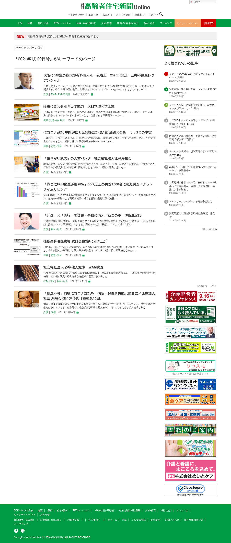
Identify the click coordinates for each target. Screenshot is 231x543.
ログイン (153, 14)
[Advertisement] (190, 262)
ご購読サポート (75, 519)
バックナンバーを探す (29, 47)
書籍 (124, 519)
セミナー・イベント (24, 514)
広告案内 (107, 14)
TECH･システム (81, 510)
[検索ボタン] (161, 14)
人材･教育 (150, 510)
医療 (45, 146)
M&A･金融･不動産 (60, 94)
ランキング (182, 510)
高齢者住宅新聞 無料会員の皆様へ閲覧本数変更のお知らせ (63, 36)
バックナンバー (76, 14)
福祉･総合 (56, 229)
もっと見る (211, 228)
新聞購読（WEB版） (51, 519)
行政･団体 (56, 146)
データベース (110, 519)
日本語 (196, 2)
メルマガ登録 (123, 14)
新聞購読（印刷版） (24, 519)
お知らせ (93, 14)
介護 (45, 94)
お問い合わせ (172, 519)
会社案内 (139, 14)
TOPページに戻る (23, 510)
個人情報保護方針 (193, 519)
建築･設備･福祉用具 (54, 120)
